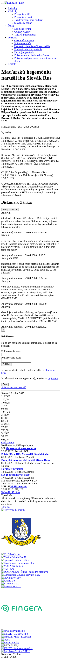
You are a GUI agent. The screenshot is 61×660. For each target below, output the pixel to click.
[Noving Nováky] (11, 577)
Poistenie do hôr (22, 43)
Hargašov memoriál (12, 468)
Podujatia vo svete (23, 17)
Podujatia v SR (22, 14)
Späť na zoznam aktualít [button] (13, 387)
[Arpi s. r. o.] (8, 580)
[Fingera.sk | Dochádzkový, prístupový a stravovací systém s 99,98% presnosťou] (21, 627)
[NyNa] (5, 639)
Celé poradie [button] (7, 442)
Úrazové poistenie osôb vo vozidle (32, 46)
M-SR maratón (18, 486)
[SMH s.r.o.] (8, 568)
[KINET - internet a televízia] (17, 648)
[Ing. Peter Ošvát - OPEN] (15, 651)
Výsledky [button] (13, 11)
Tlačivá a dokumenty (25, 34)
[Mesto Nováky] (21, 551)
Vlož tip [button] (5, 507)
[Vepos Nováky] (10, 642)
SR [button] (13, 492)
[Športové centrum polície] (15, 560)
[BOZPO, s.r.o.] (10, 583)
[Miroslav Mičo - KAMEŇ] (16, 636)
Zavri (5, 384)
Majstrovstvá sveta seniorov (21, 448)
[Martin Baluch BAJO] (13, 557)
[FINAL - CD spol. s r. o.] (15, 633)
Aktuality (12, 8)
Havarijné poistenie (24, 52)
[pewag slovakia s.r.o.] (13, 630)
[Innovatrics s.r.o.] (11, 586)
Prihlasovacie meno (11, 351)
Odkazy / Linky (22, 31)
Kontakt (12, 64)
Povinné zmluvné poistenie (28, 49)
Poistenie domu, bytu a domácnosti (32, 55)
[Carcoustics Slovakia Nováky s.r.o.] (20, 574)
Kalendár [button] (6, 492)
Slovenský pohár (23, 23)
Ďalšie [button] (11, 25)
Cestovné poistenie (24, 40)
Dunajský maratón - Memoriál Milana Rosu (25, 460)
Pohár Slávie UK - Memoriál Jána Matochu (25, 454)
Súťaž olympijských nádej (15, 474)
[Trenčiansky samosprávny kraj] (18, 563)
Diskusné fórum (22, 28)
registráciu (53, 378)
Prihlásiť (6, 364)
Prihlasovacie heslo (11, 357)
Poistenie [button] (12, 37)
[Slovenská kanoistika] (13, 510)
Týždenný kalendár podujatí (28, 20)
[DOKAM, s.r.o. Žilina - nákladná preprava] (24, 571)
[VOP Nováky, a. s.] (12, 566)
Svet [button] (17, 492)
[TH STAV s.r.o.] (10, 554)
